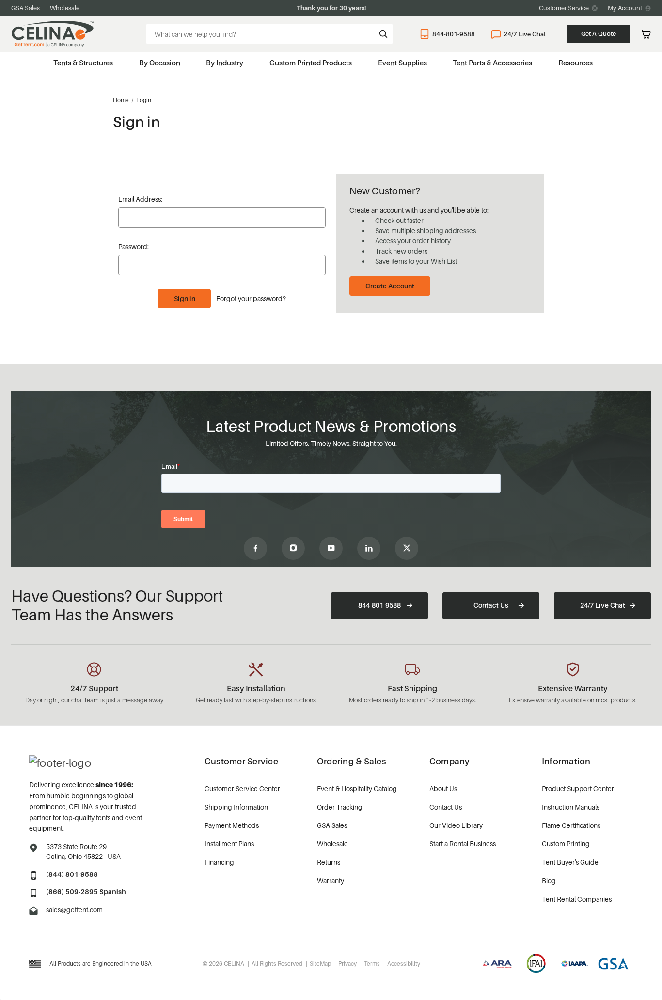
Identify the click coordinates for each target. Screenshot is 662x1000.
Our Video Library (456, 825)
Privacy (347, 963)
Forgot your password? (251, 298)
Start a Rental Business (462, 844)
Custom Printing (566, 844)
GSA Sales (25, 8)
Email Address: (140, 199)
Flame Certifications (571, 825)
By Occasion (159, 62)
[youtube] (331, 548)
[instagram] (293, 548)
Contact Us (490, 605)
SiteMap (320, 963)
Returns (328, 862)
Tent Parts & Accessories (492, 62)
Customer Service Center (242, 788)
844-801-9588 (453, 34)
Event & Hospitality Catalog (357, 788)
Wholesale (64, 8)
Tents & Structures (83, 62)
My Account (625, 8)
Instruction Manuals (570, 807)
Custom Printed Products (310, 62)
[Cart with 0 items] (646, 34)
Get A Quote (598, 33)
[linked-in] (368, 548)
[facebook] (255, 548)
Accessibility (403, 963)
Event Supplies (402, 62)
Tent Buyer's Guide (570, 862)
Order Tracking (340, 807)
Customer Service (564, 8)
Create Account (389, 286)
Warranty (330, 880)
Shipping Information (236, 807)
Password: (133, 246)
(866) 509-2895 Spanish (86, 892)
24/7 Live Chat (525, 34)
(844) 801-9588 (72, 874)
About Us (443, 788)
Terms (372, 963)
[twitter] (406, 548)
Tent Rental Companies (577, 899)
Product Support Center (578, 788)
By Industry (224, 62)
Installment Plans (229, 844)
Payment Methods (232, 825)
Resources (575, 62)
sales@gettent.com (74, 909)
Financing (219, 862)
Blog (549, 880)
